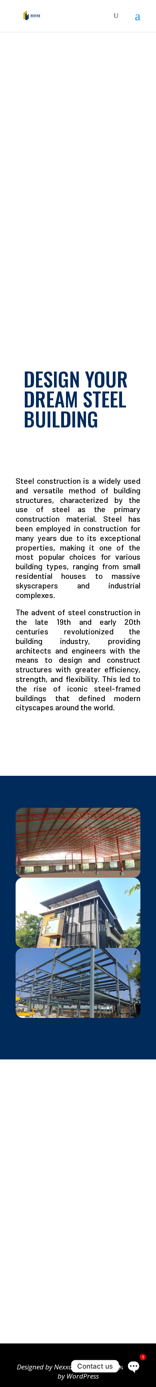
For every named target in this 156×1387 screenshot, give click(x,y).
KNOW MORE (41, 736)
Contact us (40, 1292)
